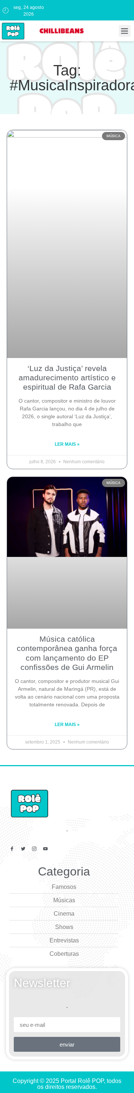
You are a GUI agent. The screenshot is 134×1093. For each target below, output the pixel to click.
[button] (125, 31)
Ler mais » (67, 444)
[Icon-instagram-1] (34, 849)
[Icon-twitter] (23, 849)
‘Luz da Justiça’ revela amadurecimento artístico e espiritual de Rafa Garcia (67, 377)
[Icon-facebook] (12, 849)
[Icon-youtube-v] (45, 849)
